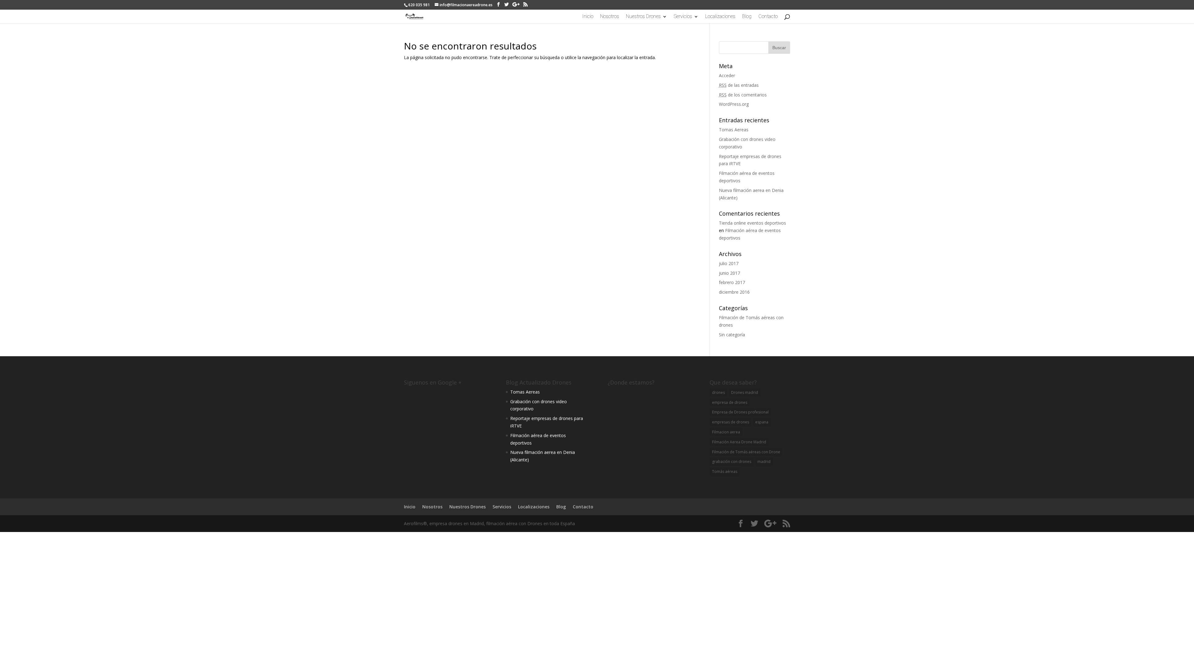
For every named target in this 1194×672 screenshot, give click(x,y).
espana (761, 422)
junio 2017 (729, 273)
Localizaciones (720, 16)
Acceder (727, 75)
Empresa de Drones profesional (740, 412)
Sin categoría (732, 335)
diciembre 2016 (734, 292)
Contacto (768, 16)
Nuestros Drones (643, 16)
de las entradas (739, 85)
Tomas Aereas (733, 130)
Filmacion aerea (726, 432)
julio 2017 (728, 263)
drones (718, 392)
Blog (747, 16)
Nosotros (609, 16)
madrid (764, 461)
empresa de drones (729, 402)
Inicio (587, 16)
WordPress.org (734, 104)
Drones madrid (744, 392)
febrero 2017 (732, 282)
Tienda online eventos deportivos (752, 223)
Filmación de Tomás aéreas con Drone (746, 452)
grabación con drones (731, 461)
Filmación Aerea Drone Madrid (739, 442)
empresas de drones (730, 422)
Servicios (683, 16)
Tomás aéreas (724, 471)
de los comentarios (743, 95)
